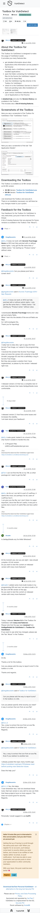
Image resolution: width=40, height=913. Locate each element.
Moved (15, 14)
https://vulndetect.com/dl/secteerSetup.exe (14, 455)
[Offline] (3, 40)
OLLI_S (8, 40)
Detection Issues (26, 14)
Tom (7, 431)
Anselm (8, 535)
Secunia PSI (20, 903)
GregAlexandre (11, 237)
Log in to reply (32, 25)
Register (7, 875)
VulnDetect (19, 3)
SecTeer (30, 898)
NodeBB (27, 905)
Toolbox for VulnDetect (27, 691)
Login (14, 875)
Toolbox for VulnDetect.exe (26, 190)
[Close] (36, 834)
